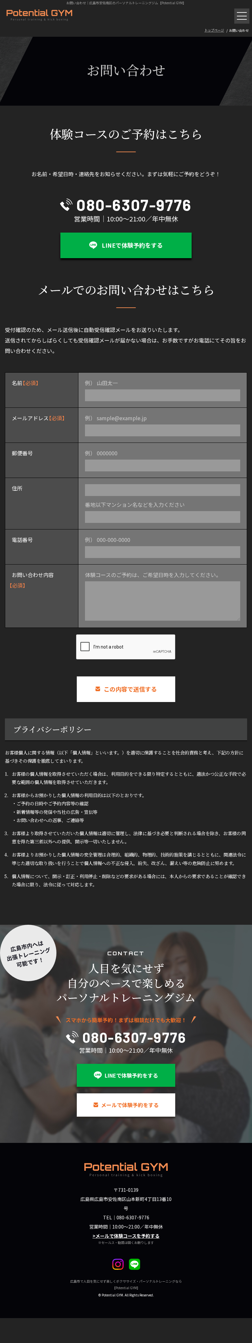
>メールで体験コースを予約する (126, 1235)
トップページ (214, 30)
